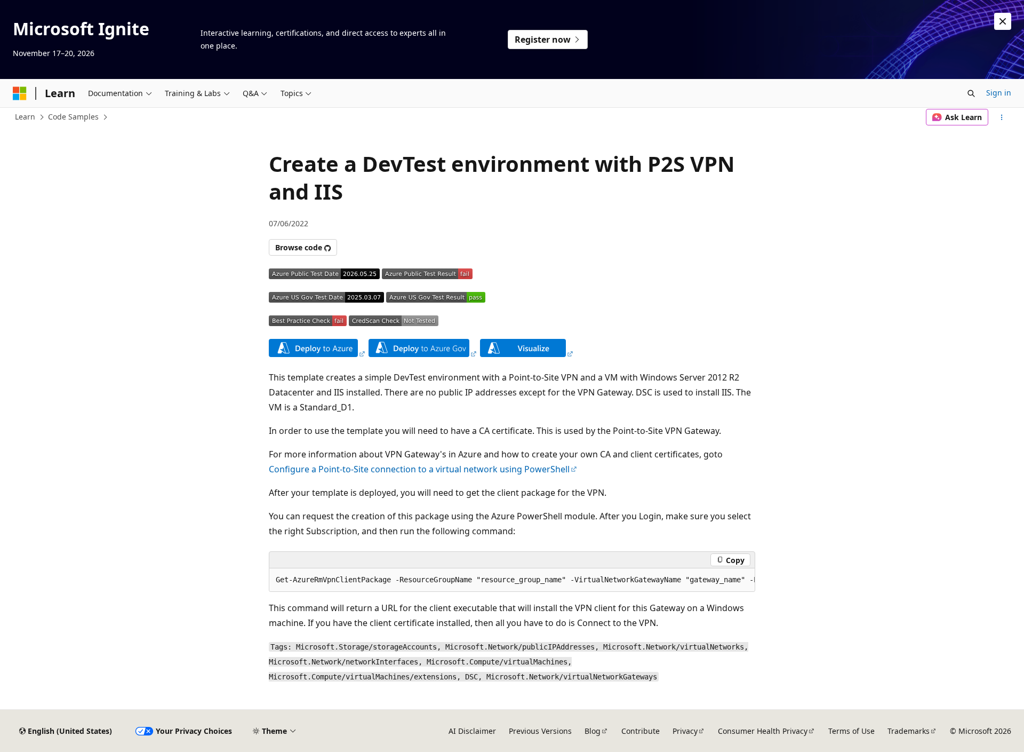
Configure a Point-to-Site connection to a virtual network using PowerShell (419, 469)
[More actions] (1002, 117)
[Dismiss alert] (1002, 21)
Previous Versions (540, 731)
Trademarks (908, 731)
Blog (593, 731)
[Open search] (971, 93)
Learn (25, 117)
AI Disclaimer (472, 731)
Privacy (685, 731)
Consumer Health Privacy (762, 731)
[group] (512, 580)
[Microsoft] (20, 93)
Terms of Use (851, 731)
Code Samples (73, 117)
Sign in (998, 93)
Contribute (640, 731)
